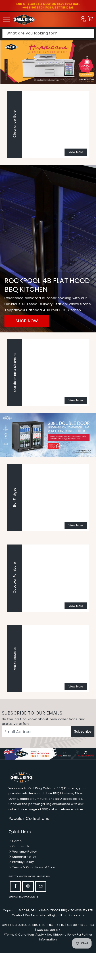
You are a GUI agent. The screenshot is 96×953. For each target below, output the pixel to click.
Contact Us (20, 846)
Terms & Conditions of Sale (33, 867)
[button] (90, 19)
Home (16, 841)
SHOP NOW (27, 320)
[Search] (89, 33)
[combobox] (48, 33)
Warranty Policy (24, 851)
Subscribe (83, 731)
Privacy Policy (22, 862)
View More (76, 152)
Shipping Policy (23, 857)
